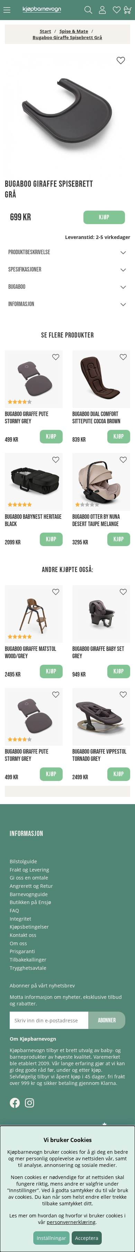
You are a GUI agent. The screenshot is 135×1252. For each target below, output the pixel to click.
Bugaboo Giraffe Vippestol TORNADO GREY (99, 755)
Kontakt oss (23, 935)
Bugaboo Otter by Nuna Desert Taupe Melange (96, 520)
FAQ (14, 910)
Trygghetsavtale (28, 968)
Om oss (18, 943)
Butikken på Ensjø (30, 902)
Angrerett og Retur (31, 886)
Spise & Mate (74, 31)
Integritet (20, 918)
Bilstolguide (23, 861)
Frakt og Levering (29, 869)
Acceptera (86, 1238)
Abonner (107, 1020)
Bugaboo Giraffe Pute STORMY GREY (26, 418)
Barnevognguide (29, 894)
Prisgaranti (22, 951)
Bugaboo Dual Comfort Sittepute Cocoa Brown (96, 418)
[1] (67, 116)
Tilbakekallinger (28, 959)
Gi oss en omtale (29, 877)
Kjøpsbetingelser (29, 926)
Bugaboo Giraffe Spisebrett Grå (67, 37)
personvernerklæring (71, 1222)
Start (45, 31)
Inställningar (51, 1238)
